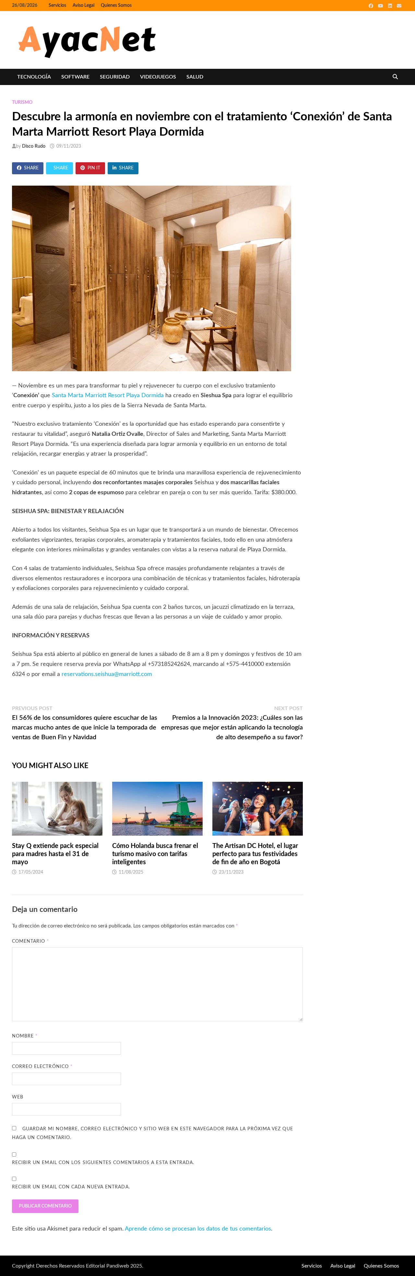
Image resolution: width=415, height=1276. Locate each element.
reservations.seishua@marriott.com (107, 674)
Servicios (57, 5)
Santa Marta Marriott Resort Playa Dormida (108, 396)
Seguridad (115, 77)
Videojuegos (158, 77)
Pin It (94, 168)
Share (31, 168)
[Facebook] (371, 6)
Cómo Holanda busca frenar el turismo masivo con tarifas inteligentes (155, 854)
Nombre (25, 1036)
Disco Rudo (33, 146)
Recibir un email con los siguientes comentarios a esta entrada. (103, 1162)
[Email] (399, 6)
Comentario (30, 941)
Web (17, 1097)
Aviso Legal (83, 5)
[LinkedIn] (390, 6)
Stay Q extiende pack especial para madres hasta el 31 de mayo (55, 854)
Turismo (22, 102)
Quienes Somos (116, 5)
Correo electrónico (42, 1066)
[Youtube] (381, 6)
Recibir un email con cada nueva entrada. (71, 1187)
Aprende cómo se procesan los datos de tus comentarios (198, 1229)
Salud (194, 77)
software (75, 77)
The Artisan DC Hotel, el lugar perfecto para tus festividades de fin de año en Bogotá (255, 854)
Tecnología (34, 77)
